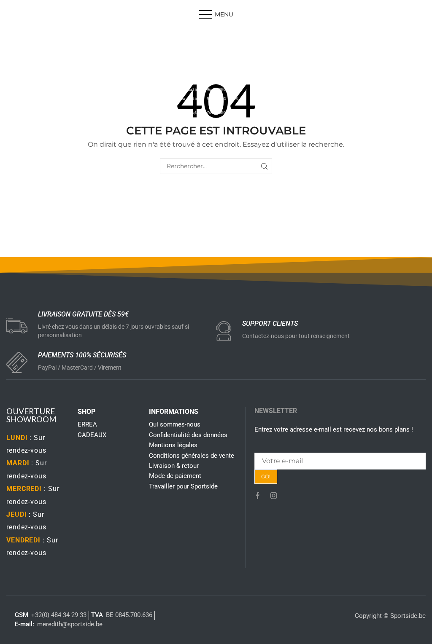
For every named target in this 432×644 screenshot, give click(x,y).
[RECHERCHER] (264, 166)
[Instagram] (273, 495)
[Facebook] (257, 495)
